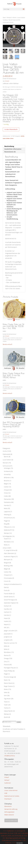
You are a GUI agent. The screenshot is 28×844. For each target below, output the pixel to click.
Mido (5, 646)
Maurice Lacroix (9, 643)
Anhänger (7, 468)
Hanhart (6, 612)
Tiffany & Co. (8, 527)
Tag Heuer (7, 699)
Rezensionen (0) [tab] (10, 152)
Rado (5, 680)
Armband (7, 471)
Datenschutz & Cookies (11, 796)
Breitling (6, 566)
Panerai (6, 665)
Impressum (8, 799)
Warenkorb (8, 806)
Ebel (5, 587)
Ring (5, 524)
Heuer (6, 618)
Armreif (6, 474)
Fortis (5, 590)
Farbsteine (7, 502)
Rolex (5, 545)
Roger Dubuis (8, 686)
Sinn (5, 695)
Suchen (19, 722)
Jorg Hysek (7, 634)
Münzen (5, 463)
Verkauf (9, 17)
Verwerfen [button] (19, 843)
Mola (5, 649)
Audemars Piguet (9, 556)
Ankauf (6, 777)
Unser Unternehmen (11, 790)
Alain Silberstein (9, 553)
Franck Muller (8, 593)
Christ (6, 493)
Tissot (6, 702)
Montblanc (7, 542)
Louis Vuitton (6, 138)
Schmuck (6, 466)
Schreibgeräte (7, 536)
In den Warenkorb (11, 129)
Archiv (22, 136)
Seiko (5, 692)
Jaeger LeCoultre (9, 631)
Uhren (14, 17)
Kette (5, 508)
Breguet (6, 563)
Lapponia (7, 511)
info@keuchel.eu (9, 756)
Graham (6, 606)
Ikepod (6, 624)
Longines (7, 640)
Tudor (6, 705)
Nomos (6, 655)
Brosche (6, 481)
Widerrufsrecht (9, 815)
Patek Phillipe (8, 671)
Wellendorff (7, 530)
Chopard (7, 490)
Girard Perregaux (9, 600)
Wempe (6, 533)
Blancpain (7, 559)
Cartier (6, 487)
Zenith (6, 717)
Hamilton (7, 609)
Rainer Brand (8, 683)
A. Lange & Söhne (9, 550)
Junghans (7, 637)
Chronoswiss (8, 578)
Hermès (6, 505)
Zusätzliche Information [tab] (12, 149)
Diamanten (7, 499)
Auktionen (7, 783)
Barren (6, 457)
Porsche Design (9, 677)
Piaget (6, 521)
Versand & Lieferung (10, 809)
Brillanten (7, 477)
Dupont (6, 539)
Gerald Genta (8, 597)
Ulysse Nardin (8, 711)
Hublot (6, 621)
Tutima (6, 708)
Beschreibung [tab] (9, 146)
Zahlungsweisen (9, 812)
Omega (6, 658)
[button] (22, 27)
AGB (5, 793)
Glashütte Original (9, 603)
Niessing (6, 515)
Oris (5, 661)
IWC (5, 627)
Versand (7, 81)
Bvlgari (6, 484)
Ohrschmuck (8, 518)
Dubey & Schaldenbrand (12, 584)
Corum (6, 581)
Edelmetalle (6, 454)
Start (4, 17)
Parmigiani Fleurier (10, 668)
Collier (6, 496)
